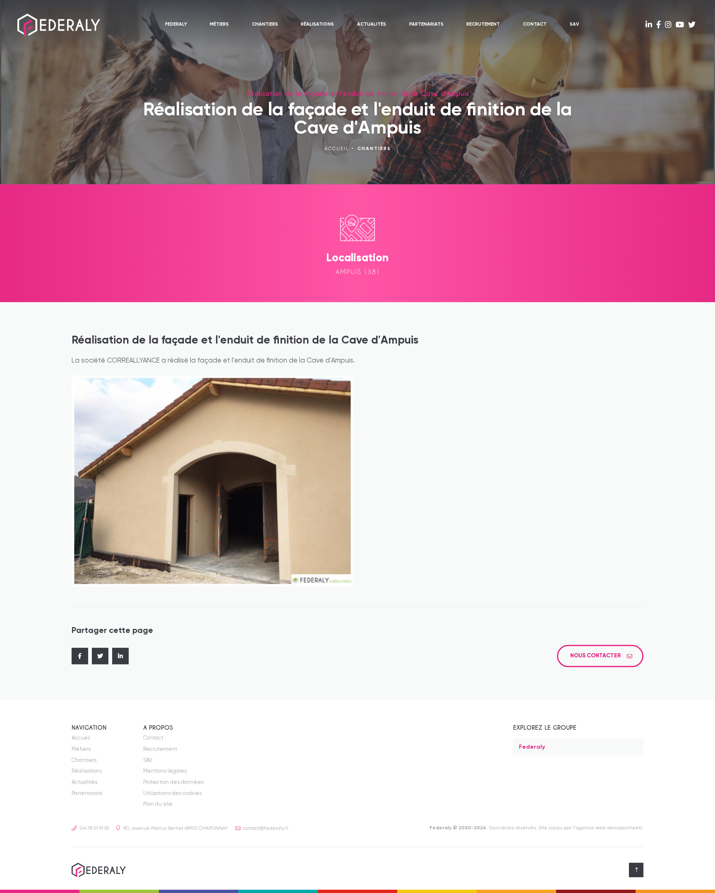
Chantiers (265, 24)
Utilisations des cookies (172, 793)
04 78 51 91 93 (94, 828)
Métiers (219, 24)
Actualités (371, 24)
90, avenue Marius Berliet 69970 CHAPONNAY (175, 828)
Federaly (176, 24)
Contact (535, 24)
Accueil (336, 148)
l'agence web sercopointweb (607, 828)
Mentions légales (165, 771)
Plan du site (158, 804)
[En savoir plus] (648, 25)
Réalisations (317, 24)
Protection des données (173, 782)
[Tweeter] (100, 656)
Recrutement (483, 24)
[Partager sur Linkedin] (120, 656)
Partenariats (426, 24)
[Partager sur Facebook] (80, 656)
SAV (574, 24)
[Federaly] (58, 24)
